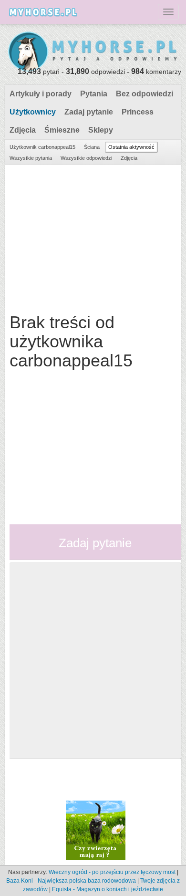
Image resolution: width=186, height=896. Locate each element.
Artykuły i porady (41, 94)
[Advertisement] (92, 236)
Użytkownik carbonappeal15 (42, 147)
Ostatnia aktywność (131, 147)
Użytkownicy (33, 112)
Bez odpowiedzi (144, 94)
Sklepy (100, 130)
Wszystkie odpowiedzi (86, 158)
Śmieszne (62, 130)
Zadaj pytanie (88, 112)
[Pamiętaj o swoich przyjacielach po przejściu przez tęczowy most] (95, 829)
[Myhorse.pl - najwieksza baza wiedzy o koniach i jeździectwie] (93, 52)
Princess (138, 112)
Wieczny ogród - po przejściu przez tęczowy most (112, 872)
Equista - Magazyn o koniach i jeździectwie (107, 889)
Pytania (93, 94)
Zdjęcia (23, 130)
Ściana (92, 147)
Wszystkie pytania (31, 158)
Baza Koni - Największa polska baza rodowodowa (71, 880)
